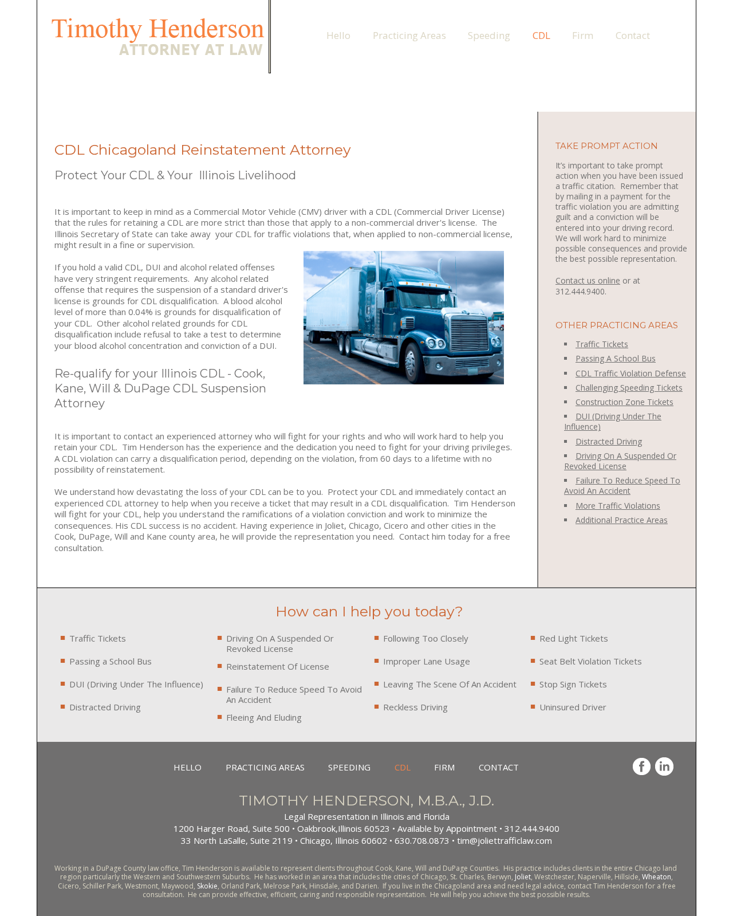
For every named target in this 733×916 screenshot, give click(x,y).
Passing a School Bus (110, 661)
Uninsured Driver (572, 707)
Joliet (523, 877)
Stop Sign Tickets (573, 684)
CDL (541, 35)
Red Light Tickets (573, 638)
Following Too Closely (425, 638)
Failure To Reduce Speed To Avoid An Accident (294, 694)
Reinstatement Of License (277, 666)
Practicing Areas (409, 35)
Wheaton (656, 877)
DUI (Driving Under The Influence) (136, 684)
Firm (582, 35)
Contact (633, 35)
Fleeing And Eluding (264, 717)
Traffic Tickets (602, 344)
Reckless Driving (415, 707)
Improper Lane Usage (426, 661)
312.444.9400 (319, 12)
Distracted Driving (105, 707)
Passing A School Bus (616, 358)
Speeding (489, 35)
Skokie (207, 886)
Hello (338, 35)
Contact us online (587, 280)
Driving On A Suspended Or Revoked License (280, 643)
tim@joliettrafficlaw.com (402, 12)
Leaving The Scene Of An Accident (450, 684)
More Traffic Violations (618, 505)
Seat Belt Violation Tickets (590, 661)
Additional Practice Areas (622, 519)
